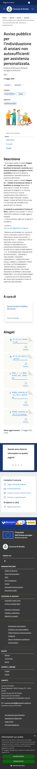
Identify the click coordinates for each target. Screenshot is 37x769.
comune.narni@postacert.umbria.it (16, 228)
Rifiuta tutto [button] (18, 761)
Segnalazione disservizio (13, 718)
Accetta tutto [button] (18, 756)
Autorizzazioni (13, 642)
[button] (18, 766)
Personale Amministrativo (14, 587)
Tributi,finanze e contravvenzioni (19, 633)
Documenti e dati (11, 590)
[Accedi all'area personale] (29, 2)
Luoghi (7, 671)
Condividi (7, 85)
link (9, 752)
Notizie (7, 655)
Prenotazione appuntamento (15, 715)
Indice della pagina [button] (13, 133)
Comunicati (9, 658)
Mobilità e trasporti (11, 616)
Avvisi (19, 17)
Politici (7, 584)
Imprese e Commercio (12, 609)
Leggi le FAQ (9, 721)
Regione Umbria (8, 2)
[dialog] (18, 751)
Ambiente (11, 636)
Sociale (26, 17)
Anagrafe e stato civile (12, 600)
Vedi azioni (17, 85)
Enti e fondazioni (10, 580)
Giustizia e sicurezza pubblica (18, 629)
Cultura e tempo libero (12, 604)
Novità (12, 17)
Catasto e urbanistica (12, 613)
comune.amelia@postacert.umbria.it (18, 703)
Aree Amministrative (12, 574)
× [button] (34, 736)
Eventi (7, 674)
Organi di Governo (11, 570)
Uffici (6, 577)
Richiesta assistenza (12, 725)
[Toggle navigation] (4, 9)
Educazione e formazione (17, 626)
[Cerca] (32, 9)
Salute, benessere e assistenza (19, 639)
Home (4, 17)
